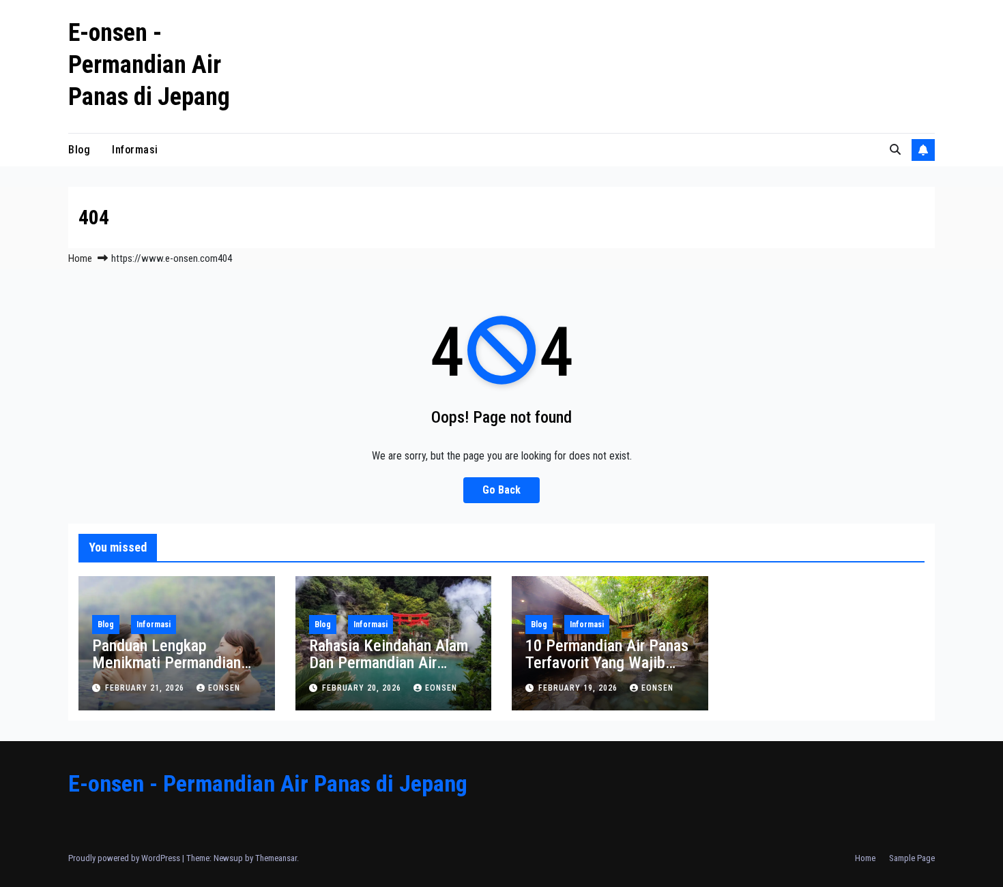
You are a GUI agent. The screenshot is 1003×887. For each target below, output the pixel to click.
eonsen (224, 688)
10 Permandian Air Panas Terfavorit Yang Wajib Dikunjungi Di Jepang (606, 662)
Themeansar (276, 858)
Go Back (501, 489)
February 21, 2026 (146, 688)
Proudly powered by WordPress (125, 858)
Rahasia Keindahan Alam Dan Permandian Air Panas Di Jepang (388, 662)
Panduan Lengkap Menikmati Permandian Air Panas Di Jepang (166, 662)
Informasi (135, 149)
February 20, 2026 (363, 688)
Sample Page (912, 858)
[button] (895, 149)
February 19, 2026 (579, 688)
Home (80, 258)
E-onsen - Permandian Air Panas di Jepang (149, 64)
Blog (79, 149)
